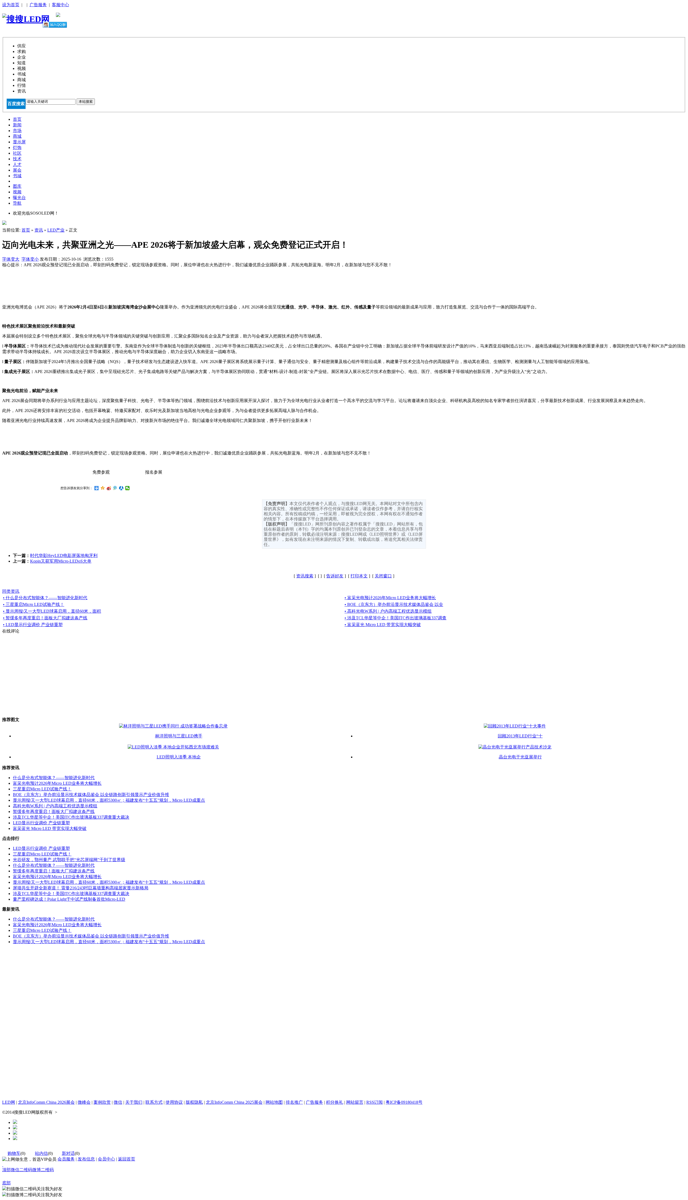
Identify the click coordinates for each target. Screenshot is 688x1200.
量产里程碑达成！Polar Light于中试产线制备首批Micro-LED (69, 899)
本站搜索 (86, 102)
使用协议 (174, 1102)
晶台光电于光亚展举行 (520, 757)
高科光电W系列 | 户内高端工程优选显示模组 (55, 806)
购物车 (14, 1153)
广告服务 (38, 4)
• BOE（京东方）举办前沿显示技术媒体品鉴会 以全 (394, 604)
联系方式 (154, 1102)
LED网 (8, 1102)
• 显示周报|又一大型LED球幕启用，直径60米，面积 (52, 611)
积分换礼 (334, 1102)
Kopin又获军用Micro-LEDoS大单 (60, 561)
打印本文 (359, 576)
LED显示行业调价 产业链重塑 (41, 823)
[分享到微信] (127, 488)
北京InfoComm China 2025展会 (234, 1102)
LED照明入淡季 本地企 (179, 757)
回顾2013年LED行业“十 (520, 736)
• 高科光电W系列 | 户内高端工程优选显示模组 (388, 611)
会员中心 (106, 1159)
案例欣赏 (102, 1102)
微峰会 (84, 1102)
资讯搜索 (304, 576)
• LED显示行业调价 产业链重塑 (33, 624)
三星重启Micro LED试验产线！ (42, 789)
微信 (118, 1102)
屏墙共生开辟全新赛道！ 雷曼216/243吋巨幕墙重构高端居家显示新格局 (80, 888)
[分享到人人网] (121, 488)
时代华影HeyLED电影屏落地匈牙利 (64, 555)
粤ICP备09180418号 (404, 1102)
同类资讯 (10, 591)
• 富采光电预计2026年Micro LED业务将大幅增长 (390, 597)
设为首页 (10, 4)
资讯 (38, 230)
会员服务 (66, 1159)
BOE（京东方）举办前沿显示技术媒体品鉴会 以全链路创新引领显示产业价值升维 (91, 794)
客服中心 (60, 4)
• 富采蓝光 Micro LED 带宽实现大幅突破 (383, 624)
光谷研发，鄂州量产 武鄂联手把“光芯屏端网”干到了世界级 (69, 859)
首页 (26, 230)
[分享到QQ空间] (103, 488)
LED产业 (55, 230)
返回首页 (126, 1159)
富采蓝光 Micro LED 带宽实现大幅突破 (50, 828)
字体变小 (30, 259)
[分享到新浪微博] (109, 488)
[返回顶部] (2, 1164)
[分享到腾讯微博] (115, 488)
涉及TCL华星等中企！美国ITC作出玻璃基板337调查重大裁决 (71, 817)
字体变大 (10, 259)
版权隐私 (194, 1102)
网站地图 (274, 1102)
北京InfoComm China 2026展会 (46, 1102)
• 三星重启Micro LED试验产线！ (33, 604)
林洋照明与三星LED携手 (178, 736)
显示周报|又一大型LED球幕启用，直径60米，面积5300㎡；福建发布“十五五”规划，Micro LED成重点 (109, 800)
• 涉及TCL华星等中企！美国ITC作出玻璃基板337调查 (395, 618)
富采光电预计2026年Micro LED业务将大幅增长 (57, 783)
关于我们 (133, 1102)
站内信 (41, 1153)
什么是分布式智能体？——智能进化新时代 (54, 777)
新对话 (68, 1153)
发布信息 (86, 1159)
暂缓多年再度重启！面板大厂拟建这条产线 (54, 811)
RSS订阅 (374, 1102)
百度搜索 (16, 103)
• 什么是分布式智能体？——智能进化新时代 (45, 597)
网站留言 (354, 1102)
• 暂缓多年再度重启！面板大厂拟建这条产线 (45, 618)
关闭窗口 (383, 576)
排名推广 (294, 1102)
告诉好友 (334, 576)
